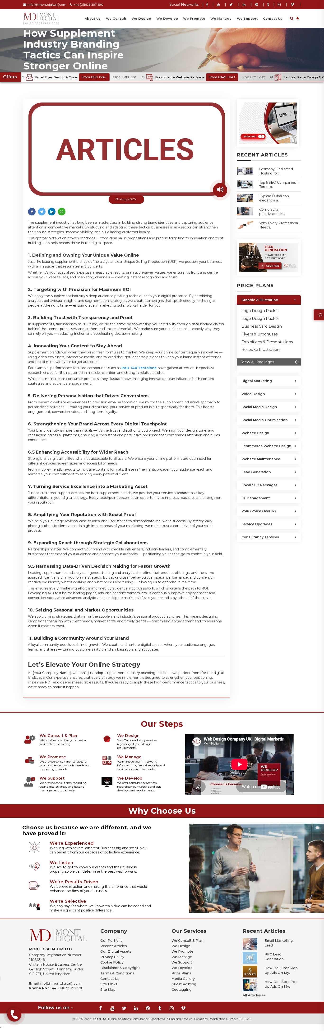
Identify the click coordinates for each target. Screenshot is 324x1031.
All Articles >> (254, 995)
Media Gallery (183, 979)
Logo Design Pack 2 (260, 318)
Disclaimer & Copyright (120, 968)
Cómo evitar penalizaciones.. (272, 211)
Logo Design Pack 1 (259, 310)
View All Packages (257, 362)
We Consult (116, 18)
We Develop (167, 18)
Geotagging (181, 989)
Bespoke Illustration (260, 349)
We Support (247, 18)
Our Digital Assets (115, 951)
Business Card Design (261, 326)
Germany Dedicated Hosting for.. (276, 171)
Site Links (108, 984)
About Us (93, 18)
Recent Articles (113, 946)
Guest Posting (183, 984)
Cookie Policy (112, 962)
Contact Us (272, 18)
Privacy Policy (112, 957)
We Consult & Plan (187, 940)
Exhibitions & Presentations (267, 342)
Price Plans (181, 973)
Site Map (108, 989)
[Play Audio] (220, 190)
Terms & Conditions (117, 973)
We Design (141, 18)
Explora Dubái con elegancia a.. (274, 198)
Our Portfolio (111, 940)
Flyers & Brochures (259, 334)
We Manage (221, 18)
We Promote (194, 18)
